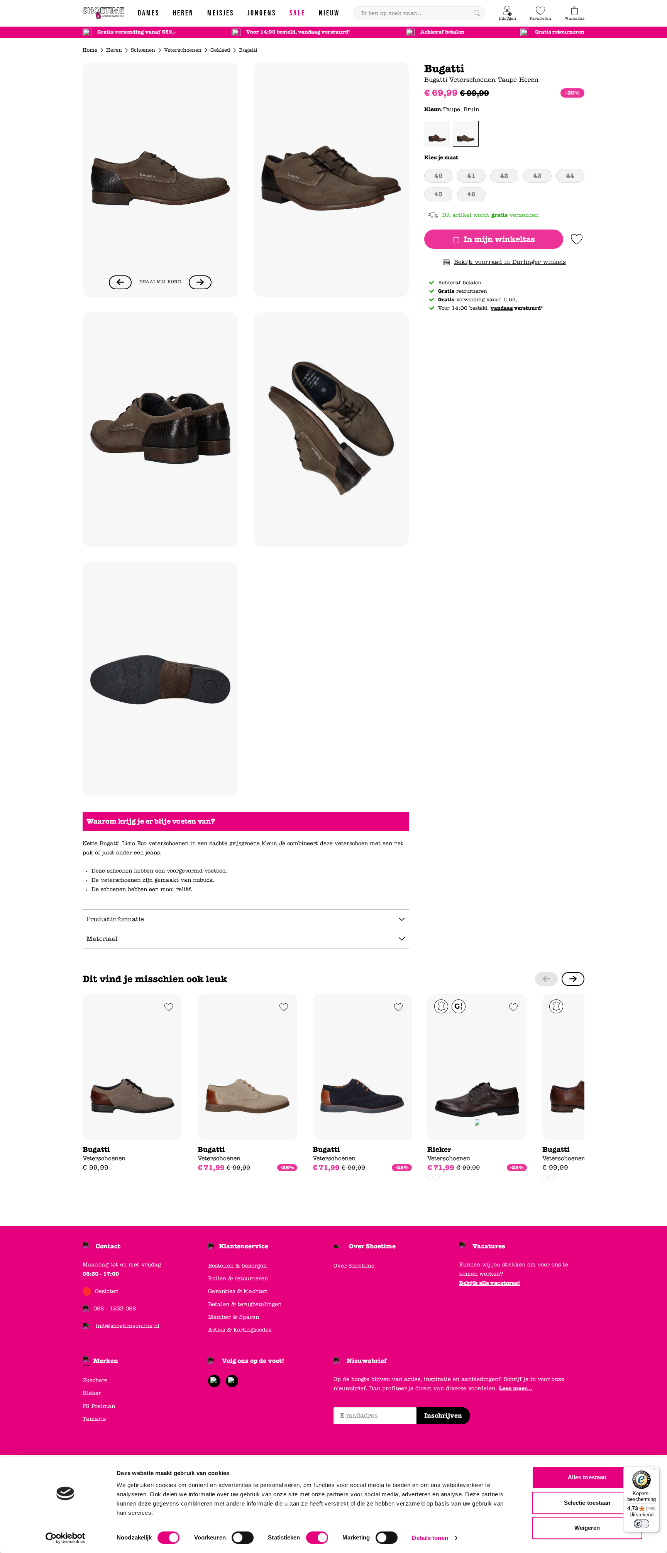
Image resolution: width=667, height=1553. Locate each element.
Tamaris (94, 1419)
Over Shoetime (372, 1246)
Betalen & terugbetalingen (244, 1304)
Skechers (95, 1380)
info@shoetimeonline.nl (127, 1326)
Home (90, 50)
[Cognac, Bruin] (437, 134)
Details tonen (430, 1537)
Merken (105, 1360)
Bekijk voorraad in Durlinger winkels (510, 261)
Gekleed (220, 50)
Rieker (92, 1393)
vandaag (502, 308)
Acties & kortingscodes (239, 1330)
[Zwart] (437, 1177)
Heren (114, 50)
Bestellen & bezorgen (237, 1266)
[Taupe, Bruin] (466, 134)
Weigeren (587, 1527)
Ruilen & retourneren (238, 1278)
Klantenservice (243, 1246)
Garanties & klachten (237, 1291)
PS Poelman (99, 1406)
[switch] (243, 1537)
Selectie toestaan (587, 1502)
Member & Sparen (233, 1317)
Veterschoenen (182, 50)
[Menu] (654, 1470)
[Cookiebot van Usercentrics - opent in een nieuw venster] (65, 1538)
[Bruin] (430, 1177)
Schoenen (143, 50)
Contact (108, 1246)
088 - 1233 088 (114, 1308)
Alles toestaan (587, 1477)
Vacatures (488, 1246)
